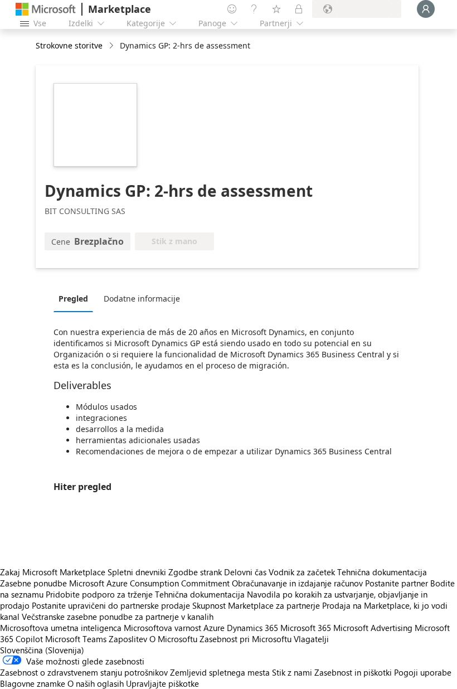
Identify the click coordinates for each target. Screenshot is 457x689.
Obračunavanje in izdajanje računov (297, 583)
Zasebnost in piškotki (353, 672)
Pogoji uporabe (422, 672)
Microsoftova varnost (162, 627)
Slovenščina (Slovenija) (42, 650)
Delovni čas (245, 572)
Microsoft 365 (305, 627)
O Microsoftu (173, 638)
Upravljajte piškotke (162, 683)
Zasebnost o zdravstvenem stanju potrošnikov (84, 672)
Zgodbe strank (195, 572)
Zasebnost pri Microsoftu (245, 638)
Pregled (73, 298)
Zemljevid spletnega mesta (220, 672)
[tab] (76, 298)
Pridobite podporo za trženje (99, 594)
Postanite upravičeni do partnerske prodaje (111, 605)
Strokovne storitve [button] (69, 45)
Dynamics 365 (252, 627)
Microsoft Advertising (372, 627)
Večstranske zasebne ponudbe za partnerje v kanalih (117, 616)
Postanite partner (396, 583)
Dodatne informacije (142, 298)
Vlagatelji (311, 638)
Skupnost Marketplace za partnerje (256, 605)
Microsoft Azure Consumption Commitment (150, 583)
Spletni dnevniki (137, 572)
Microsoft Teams (75, 638)
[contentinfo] (112, 46)
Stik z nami (292, 672)
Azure (214, 627)
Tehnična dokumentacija (382, 572)
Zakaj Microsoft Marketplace (52, 572)
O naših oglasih (95, 683)
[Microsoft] (46, 9)
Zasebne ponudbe (33, 583)
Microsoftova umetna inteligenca (60, 627)
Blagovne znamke (32, 683)
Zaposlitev (128, 638)
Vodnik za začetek (302, 572)
